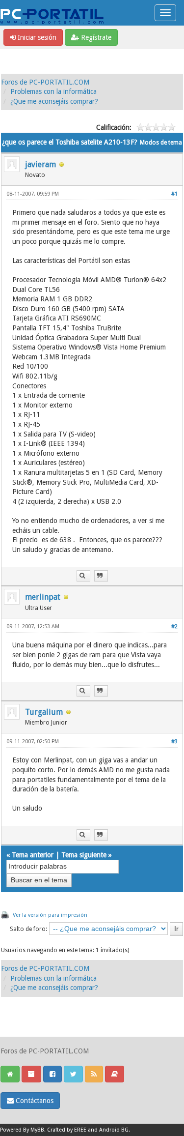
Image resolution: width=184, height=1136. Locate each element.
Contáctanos (33, 1101)
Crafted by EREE (66, 1130)
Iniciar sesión (36, 37)
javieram (40, 164)
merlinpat (42, 597)
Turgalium (44, 712)
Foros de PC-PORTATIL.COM (45, 82)
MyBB (37, 1130)
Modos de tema (161, 142)
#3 (174, 741)
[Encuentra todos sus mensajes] (83, 576)
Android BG (114, 1130)
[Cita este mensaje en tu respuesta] (101, 576)
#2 (174, 626)
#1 (174, 194)
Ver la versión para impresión (50, 915)
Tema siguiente (83, 855)
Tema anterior (32, 855)
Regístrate (95, 37)
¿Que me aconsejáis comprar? (54, 101)
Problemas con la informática (53, 91)
